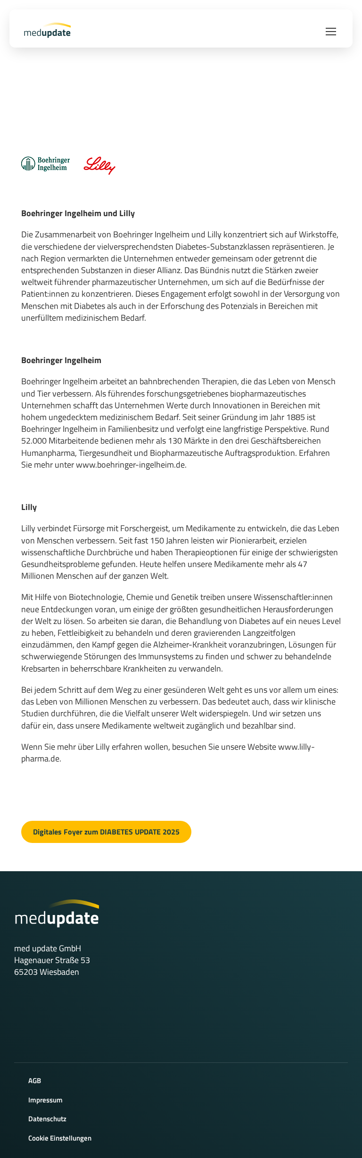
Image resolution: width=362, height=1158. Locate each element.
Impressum (45, 1099)
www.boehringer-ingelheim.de (130, 464)
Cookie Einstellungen (59, 1138)
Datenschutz (47, 1118)
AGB (34, 1080)
